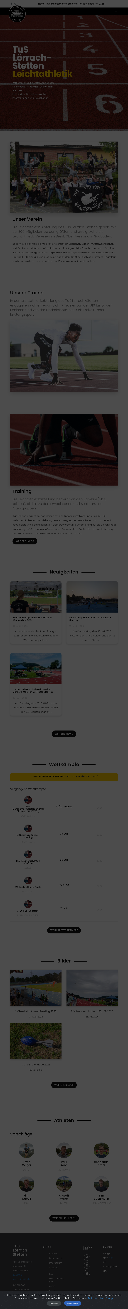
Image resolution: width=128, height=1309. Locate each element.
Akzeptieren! (72, 1303)
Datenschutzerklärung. (100, 1298)
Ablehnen (54, 1303)
